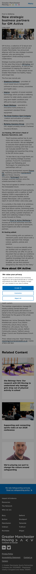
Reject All (18, 298)
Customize (18, 293)
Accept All (18, 288)
